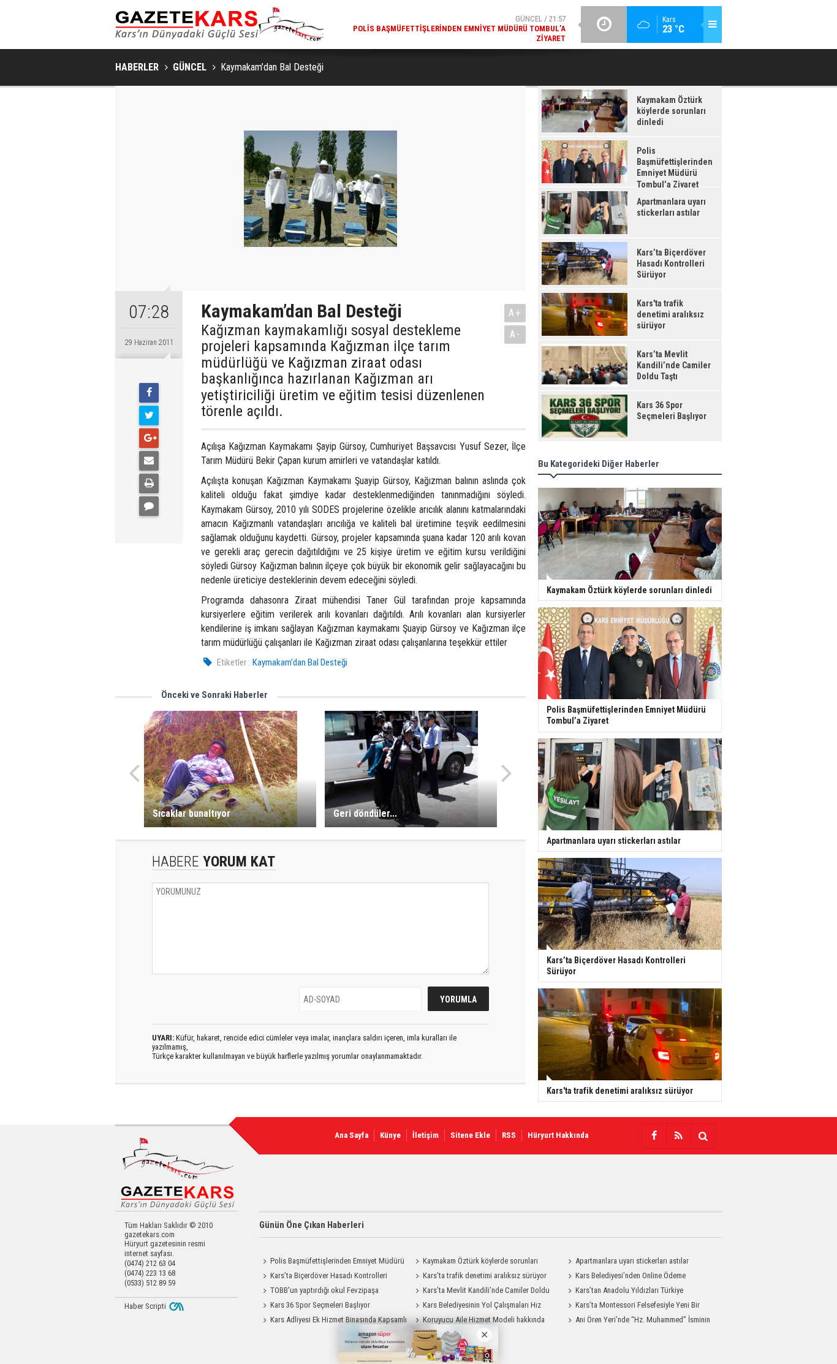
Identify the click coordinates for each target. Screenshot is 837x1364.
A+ (515, 313)
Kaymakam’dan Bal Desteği (299, 662)
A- (515, 334)
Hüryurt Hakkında (558, 1135)
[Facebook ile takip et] (654, 1136)
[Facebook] (149, 393)
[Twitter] (149, 415)
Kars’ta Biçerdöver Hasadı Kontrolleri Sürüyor (323, 1277)
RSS (509, 1135)
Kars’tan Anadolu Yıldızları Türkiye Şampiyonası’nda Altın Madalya (623, 1292)
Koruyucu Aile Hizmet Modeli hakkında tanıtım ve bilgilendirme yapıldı (478, 1321)
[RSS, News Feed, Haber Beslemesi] (678, 1136)
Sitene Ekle (470, 1135)
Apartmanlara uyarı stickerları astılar (632, 1260)
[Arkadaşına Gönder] (149, 461)
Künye (390, 1135)
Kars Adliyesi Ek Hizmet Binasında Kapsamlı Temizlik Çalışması (333, 1321)
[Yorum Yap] (149, 506)
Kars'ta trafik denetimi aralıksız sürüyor (485, 1275)
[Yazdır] (149, 483)
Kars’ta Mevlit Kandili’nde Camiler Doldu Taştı (481, 1292)
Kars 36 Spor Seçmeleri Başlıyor (320, 1304)
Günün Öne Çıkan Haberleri (311, 1224)
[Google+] (149, 438)
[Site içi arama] (703, 1136)
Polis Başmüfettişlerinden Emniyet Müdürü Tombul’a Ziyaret (331, 1262)
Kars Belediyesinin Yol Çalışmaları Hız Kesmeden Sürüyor (476, 1306)
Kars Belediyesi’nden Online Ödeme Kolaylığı (625, 1277)
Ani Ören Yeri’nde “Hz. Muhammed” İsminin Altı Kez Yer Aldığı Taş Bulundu (637, 1321)
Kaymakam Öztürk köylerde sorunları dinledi (475, 1262)
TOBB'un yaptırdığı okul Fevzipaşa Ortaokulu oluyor (319, 1292)
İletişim (425, 1135)
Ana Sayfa (351, 1135)
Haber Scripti (145, 1306)
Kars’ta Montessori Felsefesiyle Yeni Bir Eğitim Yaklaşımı (632, 1306)
